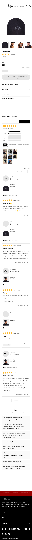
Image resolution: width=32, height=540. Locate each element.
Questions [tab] (14, 116)
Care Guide (5, 89)
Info (3, 517)
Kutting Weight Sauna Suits (11, 538)
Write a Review (24, 121)
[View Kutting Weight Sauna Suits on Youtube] (9, 534)
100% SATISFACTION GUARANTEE (10, 84)
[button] (26, 6)
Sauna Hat (12, 186)
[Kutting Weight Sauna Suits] (16, 6)
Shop (3, 512)
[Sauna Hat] (5, 45)
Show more (15, 400)
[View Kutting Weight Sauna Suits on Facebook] (6, 534)
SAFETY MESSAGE (6, 94)
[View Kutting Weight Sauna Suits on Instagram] (2, 534)
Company (5, 523)
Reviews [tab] (5, 116)
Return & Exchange (8, 98)
